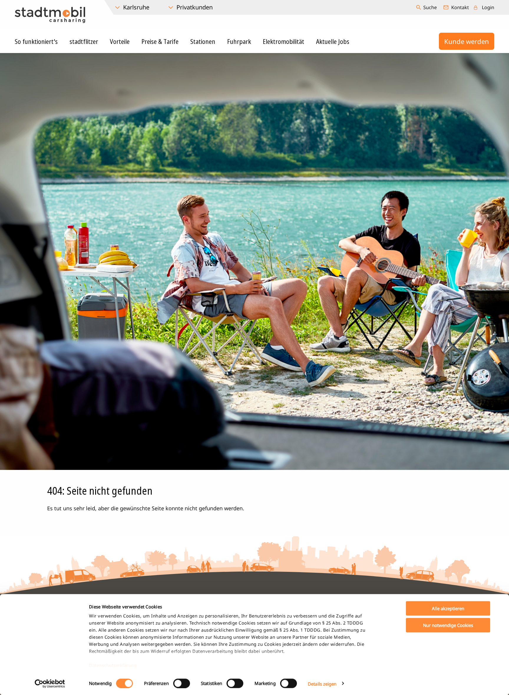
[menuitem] (427, 7)
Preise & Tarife (160, 41)
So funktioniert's (36, 41)
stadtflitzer (84, 41)
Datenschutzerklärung (113, 665)
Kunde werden (466, 41)
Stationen (202, 41)
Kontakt (460, 7)
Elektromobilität (283, 41)
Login (488, 7)
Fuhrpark (239, 41)
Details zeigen (322, 683)
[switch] (181, 683)
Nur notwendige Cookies (448, 625)
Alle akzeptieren (448, 608)
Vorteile (120, 41)
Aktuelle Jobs (332, 41)
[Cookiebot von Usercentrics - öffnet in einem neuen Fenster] (50, 683)
